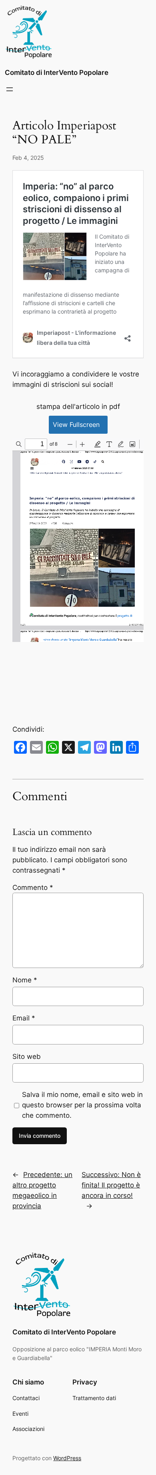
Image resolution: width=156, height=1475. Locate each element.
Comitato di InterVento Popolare (56, 72)
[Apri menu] (9, 89)
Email (23, 1018)
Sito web (26, 1056)
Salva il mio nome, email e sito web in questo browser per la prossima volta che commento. (82, 1105)
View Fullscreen (76, 425)
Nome (24, 980)
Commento (32, 887)
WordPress (67, 1458)
